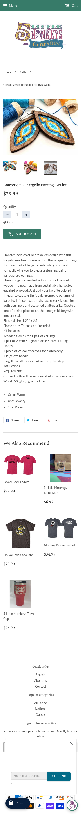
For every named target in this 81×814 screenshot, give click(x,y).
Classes (40, 715)
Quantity (9, 207)
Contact (40, 686)
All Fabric (40, 703)
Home (7, 72)
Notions (40, 709)
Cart (74, 5)
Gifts (23, 72)
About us (40, 680)
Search (40, 675)
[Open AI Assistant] (72, 805)
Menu (13, 5)
